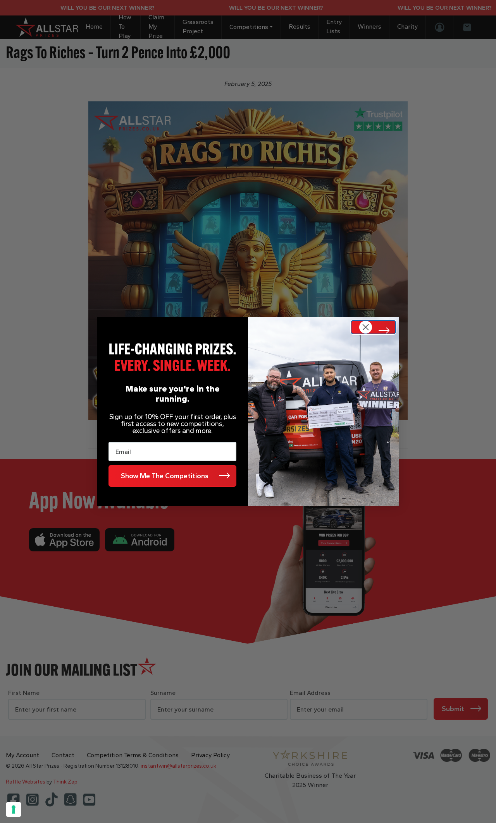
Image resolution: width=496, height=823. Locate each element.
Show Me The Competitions (164, 476)
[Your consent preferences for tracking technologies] (13, 809)
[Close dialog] (373, 327)
